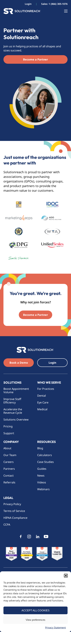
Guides (41, 469)
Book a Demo (18, 363)
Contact (8, 475)
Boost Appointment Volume (16, 390)
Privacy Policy (12, 504)
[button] (66, 575)
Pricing (8, 426)
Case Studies (45, 462)
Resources (46, 442)
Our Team (9, 455)
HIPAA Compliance (15, 518)
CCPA (6, 524)
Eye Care (42, 402)
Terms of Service (14, 511)
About (7, 448)
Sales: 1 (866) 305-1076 (54, 3)
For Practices (45, 389)
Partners (9, 469)
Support (8, 433)
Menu (64, 11)
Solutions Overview (16, 419)
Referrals (9, 482)
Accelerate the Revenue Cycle (12, 411)
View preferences (35, 619)
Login (28, 3)
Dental (41, 395)
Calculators (44, 455)
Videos (41, 482)
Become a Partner (35, 59)
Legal (8, 498)
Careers (8, 462)
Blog (40, 448)
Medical (42, 409)
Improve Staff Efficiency (12, 400)
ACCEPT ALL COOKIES (35, 610)
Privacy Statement (55, 627)
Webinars (43, 489)
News (40, 475)
